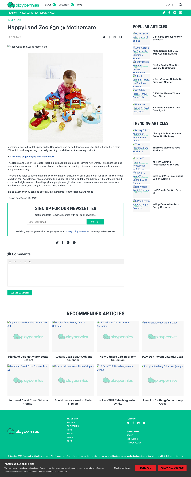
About (130, 435)
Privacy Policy (134, 443)
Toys (79, 4)
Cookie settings (122, 468)
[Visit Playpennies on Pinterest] (175, 13)
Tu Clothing (73, 426)
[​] (65, 275)
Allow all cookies (172, 468)
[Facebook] (109, 37)
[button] (10, 261)
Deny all (145, 468)
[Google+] (121, 37)
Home (10, 19)
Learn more (62, 471)
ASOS (69, 430)
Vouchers (64, 4)
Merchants (72, 419)
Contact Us (132, 439)
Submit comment (20, 293)
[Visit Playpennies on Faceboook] (169, 13)
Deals (48, 4)
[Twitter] (104, 37)
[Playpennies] (23, 5)
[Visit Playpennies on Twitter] (164, 13)
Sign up (95, 222)
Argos (70, 433)
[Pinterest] (115, 37)
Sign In (169, 4)
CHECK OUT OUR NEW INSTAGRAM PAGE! (37, 13)
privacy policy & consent (77, 231)
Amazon (71, 422)
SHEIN (70, 441)
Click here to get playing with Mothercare (32, 156)
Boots (70, 437)
